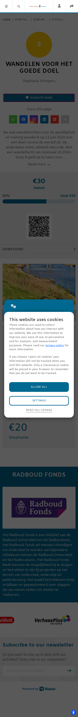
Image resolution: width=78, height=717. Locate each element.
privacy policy (55, 345)
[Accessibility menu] (73, 712)
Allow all (39, 387)
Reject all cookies (39, 410)
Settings (39, 400)
